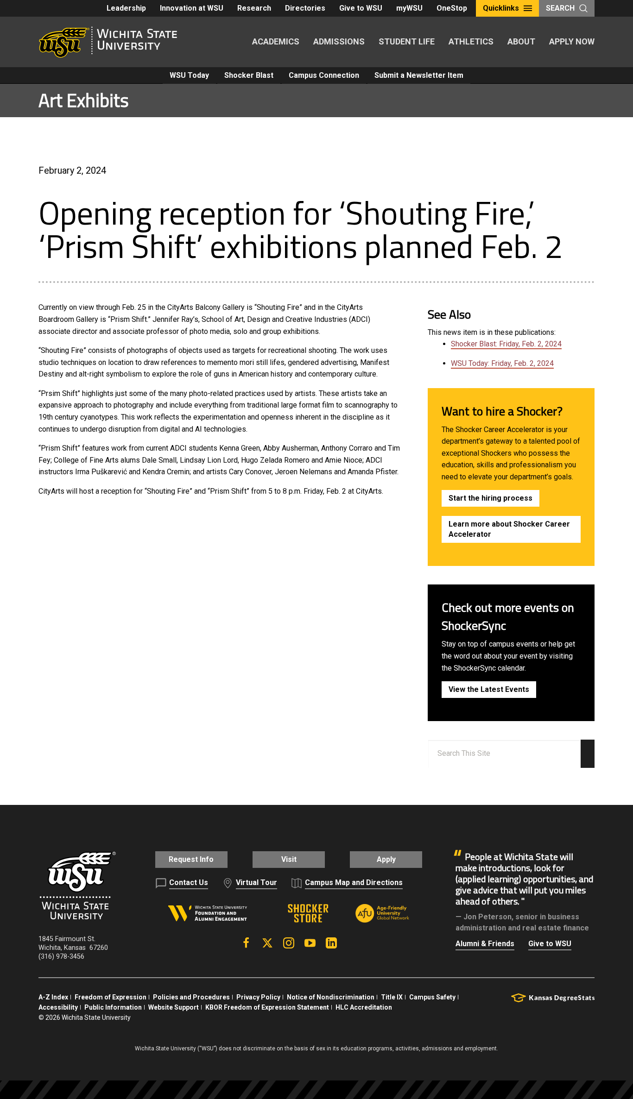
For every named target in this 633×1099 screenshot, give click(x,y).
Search (560, 8)
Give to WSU (360, 8)
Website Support (173, 1007)
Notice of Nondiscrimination (330, 997)
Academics (275, 41)
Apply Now (572, 41)
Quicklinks (501, 8)
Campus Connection (324, 75)
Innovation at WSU (191, 8)
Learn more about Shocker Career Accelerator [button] (509, 529)
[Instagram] (288, 942)
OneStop (452, 8)
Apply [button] (386, 859)
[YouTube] (310, 942)
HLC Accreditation (363, 1007)
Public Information (113, 1007)
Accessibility (58, 1007)
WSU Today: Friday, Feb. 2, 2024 (502, 363)
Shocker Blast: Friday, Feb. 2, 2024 (506, 343)
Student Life (407, 41)
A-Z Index (53, 997)
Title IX (392, 997)
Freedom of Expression (110, 997)
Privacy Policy (258, 997)
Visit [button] (289, 859)
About (521, 41)
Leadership (126, 8)
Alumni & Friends (485, 943)
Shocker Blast (248, 75)
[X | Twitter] (267, 942)
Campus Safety (432, 997)
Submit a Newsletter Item (418, 75)
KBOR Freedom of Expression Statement (267, 1007)
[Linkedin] (331, 942)
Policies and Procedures (191, 997)
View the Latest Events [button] (489, 689)
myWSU (409, 8)
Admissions (339, 41)
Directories (305, 8)
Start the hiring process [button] (490, 498)
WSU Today (189, 75)
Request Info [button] (191, 859)
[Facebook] (246, 942)
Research (254, 8)
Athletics (471, 41)
